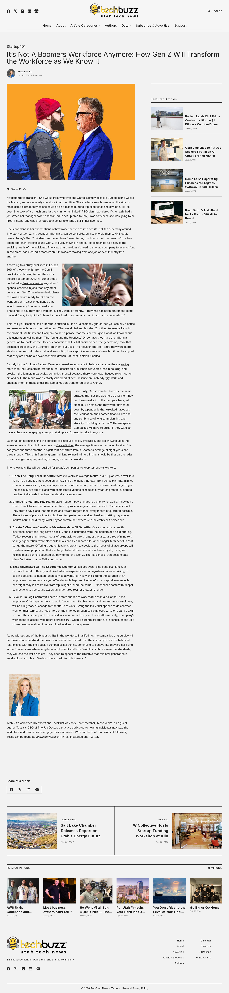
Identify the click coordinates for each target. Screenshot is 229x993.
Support (180, 25)
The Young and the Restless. (62, 337)
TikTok (64, 736)
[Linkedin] (29, 11)
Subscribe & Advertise (152, 25)
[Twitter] (15, 11)
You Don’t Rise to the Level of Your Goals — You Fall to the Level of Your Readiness (169, 910)
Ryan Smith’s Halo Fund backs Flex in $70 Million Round (201, 214)
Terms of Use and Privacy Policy (129, 988)
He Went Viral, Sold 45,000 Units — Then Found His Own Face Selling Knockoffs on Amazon (95, 910)
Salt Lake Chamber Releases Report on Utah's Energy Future (81, 830)
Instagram (76, 736)
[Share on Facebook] (11, 789)
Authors (111, 25)
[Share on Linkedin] (28, 789)
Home (47, 25)
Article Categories (173, 957)
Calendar (205, 940)
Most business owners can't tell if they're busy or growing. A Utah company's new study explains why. (58, 910)
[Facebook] (8, 11)
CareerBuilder (65, 445)
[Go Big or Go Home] (206, 890)
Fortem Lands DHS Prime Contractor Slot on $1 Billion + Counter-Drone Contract (202, 120)
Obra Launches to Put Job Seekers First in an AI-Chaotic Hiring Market (203, 151)
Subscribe (205, 952)
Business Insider (32, 283)
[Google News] (36, 11)
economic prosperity (19, 346)
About (61, 25)
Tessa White (25, 71)
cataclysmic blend (55, 378)
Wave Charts (203, 957)
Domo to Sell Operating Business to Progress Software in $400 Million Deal (201, 183)
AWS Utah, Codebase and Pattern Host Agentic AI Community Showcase (23, 910)
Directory (206, 946)
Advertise (178, 952)
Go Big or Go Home (204, 907)
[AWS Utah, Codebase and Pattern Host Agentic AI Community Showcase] (23, 890)
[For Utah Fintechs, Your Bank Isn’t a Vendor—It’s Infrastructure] (133, 890)
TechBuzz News (100, 988)
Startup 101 (16, 46)
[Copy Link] (37, 789)
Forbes (53, 265)
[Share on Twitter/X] (20, 789)
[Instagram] (22, 11)
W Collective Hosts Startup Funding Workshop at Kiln (150, 830)
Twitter (93, 736)
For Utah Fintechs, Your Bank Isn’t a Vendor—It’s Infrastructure (131, 910)
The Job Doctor (47, 727)
